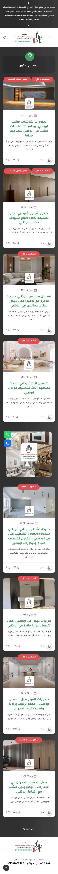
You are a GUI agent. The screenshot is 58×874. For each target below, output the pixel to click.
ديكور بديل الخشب (17, 79)
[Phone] (7, 443)
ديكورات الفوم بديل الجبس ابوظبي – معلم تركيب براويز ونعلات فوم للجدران (29, 704)
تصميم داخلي (42, 79)
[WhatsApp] (7, 434)
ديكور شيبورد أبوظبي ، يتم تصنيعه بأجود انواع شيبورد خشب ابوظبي (29, 218)
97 (8, 863)
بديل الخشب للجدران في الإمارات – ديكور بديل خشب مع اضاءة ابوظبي (29, 787)
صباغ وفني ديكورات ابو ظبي (24, 860)
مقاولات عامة (28, 487)
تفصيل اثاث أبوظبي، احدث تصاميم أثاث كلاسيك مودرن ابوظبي (29, 388)
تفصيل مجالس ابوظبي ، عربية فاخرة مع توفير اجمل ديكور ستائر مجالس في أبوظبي (29, 301)
